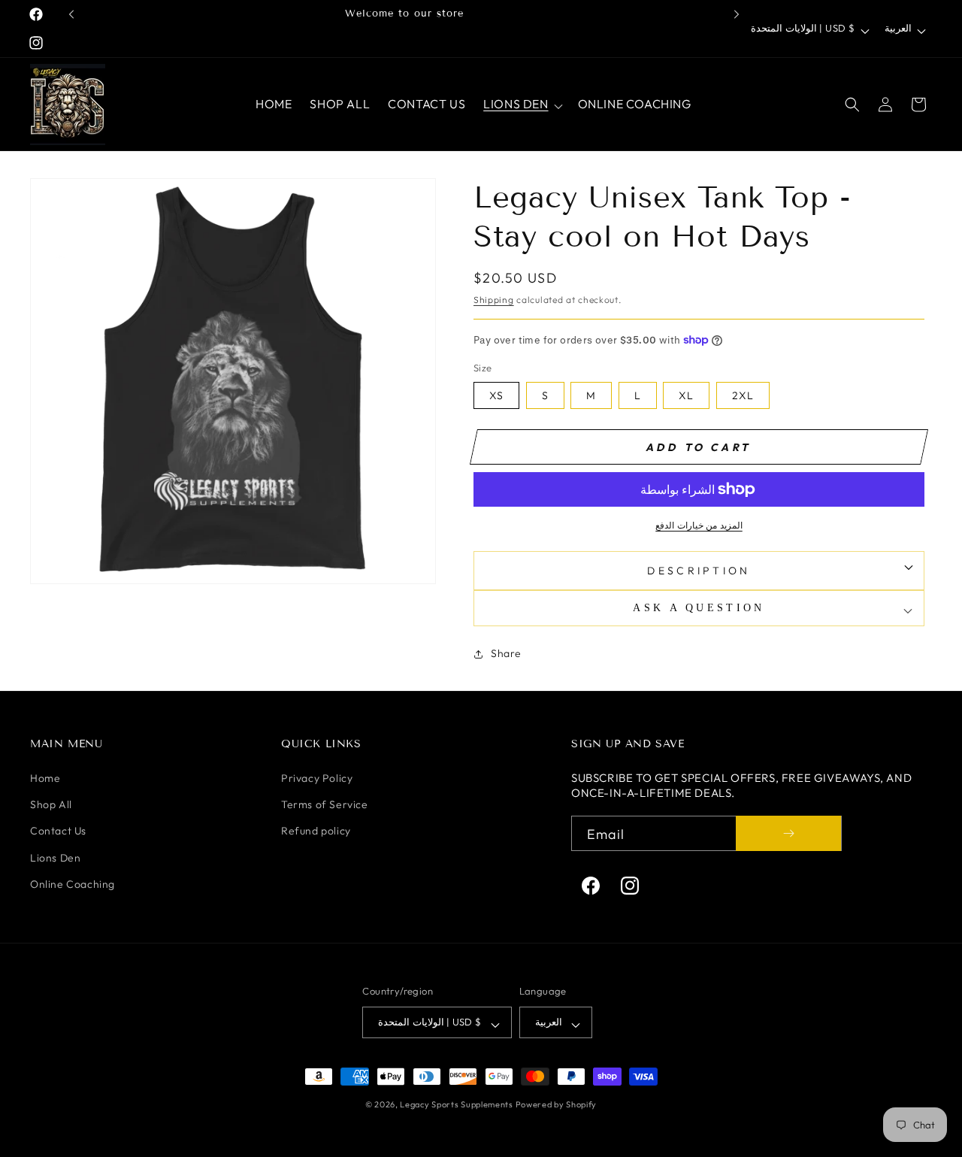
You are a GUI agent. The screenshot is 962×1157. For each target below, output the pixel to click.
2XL (743, 395)
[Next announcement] (736, 14)
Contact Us (58, 830)
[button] (521, 104)
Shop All (51, 804)
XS (496, 395)
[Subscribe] (788, 833)
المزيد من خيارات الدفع (699, 525)
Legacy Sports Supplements (457, 1104)
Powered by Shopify (556, 1104)
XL (686, 395)
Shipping (493, 299)
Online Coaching (72, 884)
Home (45, 778)
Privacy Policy (316, 778)
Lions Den (55, 858)
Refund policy (316, 830)
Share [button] (506, 653)
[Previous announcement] (71, 14)
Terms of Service (324, 804)
